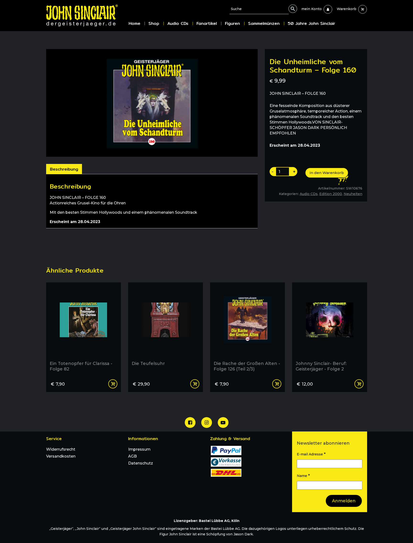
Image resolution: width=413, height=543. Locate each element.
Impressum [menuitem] (139, 449)
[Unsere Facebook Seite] (190, 422)
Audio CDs (309, 194)
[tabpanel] (152, 201)
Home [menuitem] (134, 23)
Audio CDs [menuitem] (177, 23)
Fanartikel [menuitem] (206, 23)
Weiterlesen (194, 383)
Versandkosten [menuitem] (61, 456)
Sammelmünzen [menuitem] (264, 23)
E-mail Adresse (311, 454)
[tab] (64, 169)
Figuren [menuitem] (232, 23)
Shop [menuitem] (153, 23)
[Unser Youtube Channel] (223, 422)
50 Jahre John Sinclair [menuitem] (311, 23)
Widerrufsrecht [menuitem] (60, 449)
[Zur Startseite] (85, 15)
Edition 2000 (330, 194)
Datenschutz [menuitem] (140, 463)
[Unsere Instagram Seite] (206, 422)
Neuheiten (353, 194)
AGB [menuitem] (132, 456)
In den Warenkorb (327, 172)
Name (303, 475)
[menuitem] (311, 9)
